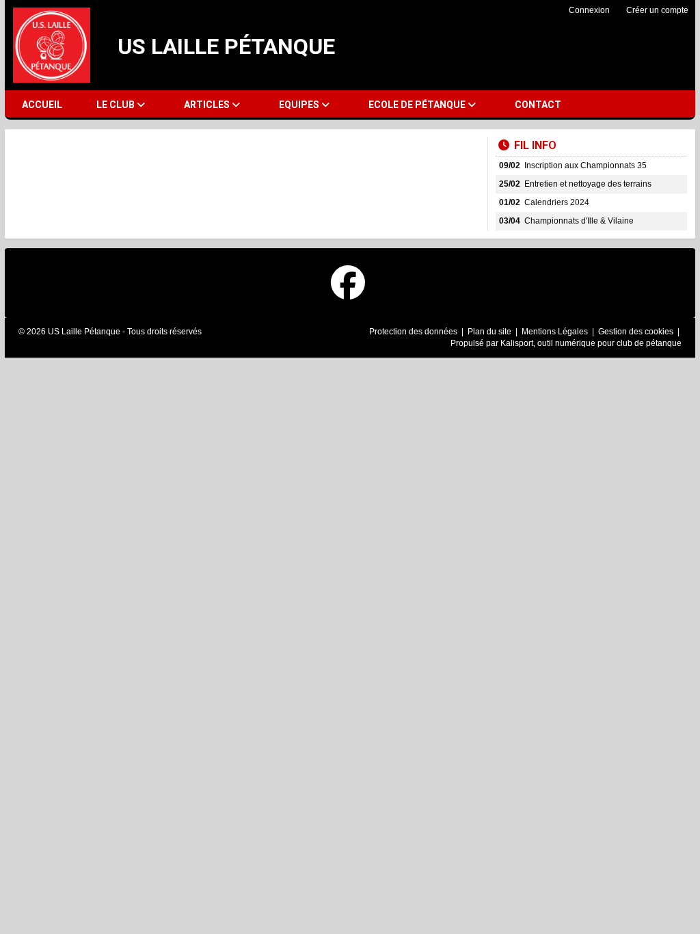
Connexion (589, 10)
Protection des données (414, 331)
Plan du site (490, 331)
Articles (208, 104)
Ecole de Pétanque (418, 104)
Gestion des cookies (636, 331)
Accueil (42, 104)
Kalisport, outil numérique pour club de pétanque (591, 343)
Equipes (300, 104)
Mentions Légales (556, 331)
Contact (538, 104)
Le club (116, 104)
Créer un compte (657, 10)
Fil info (535, 145)
